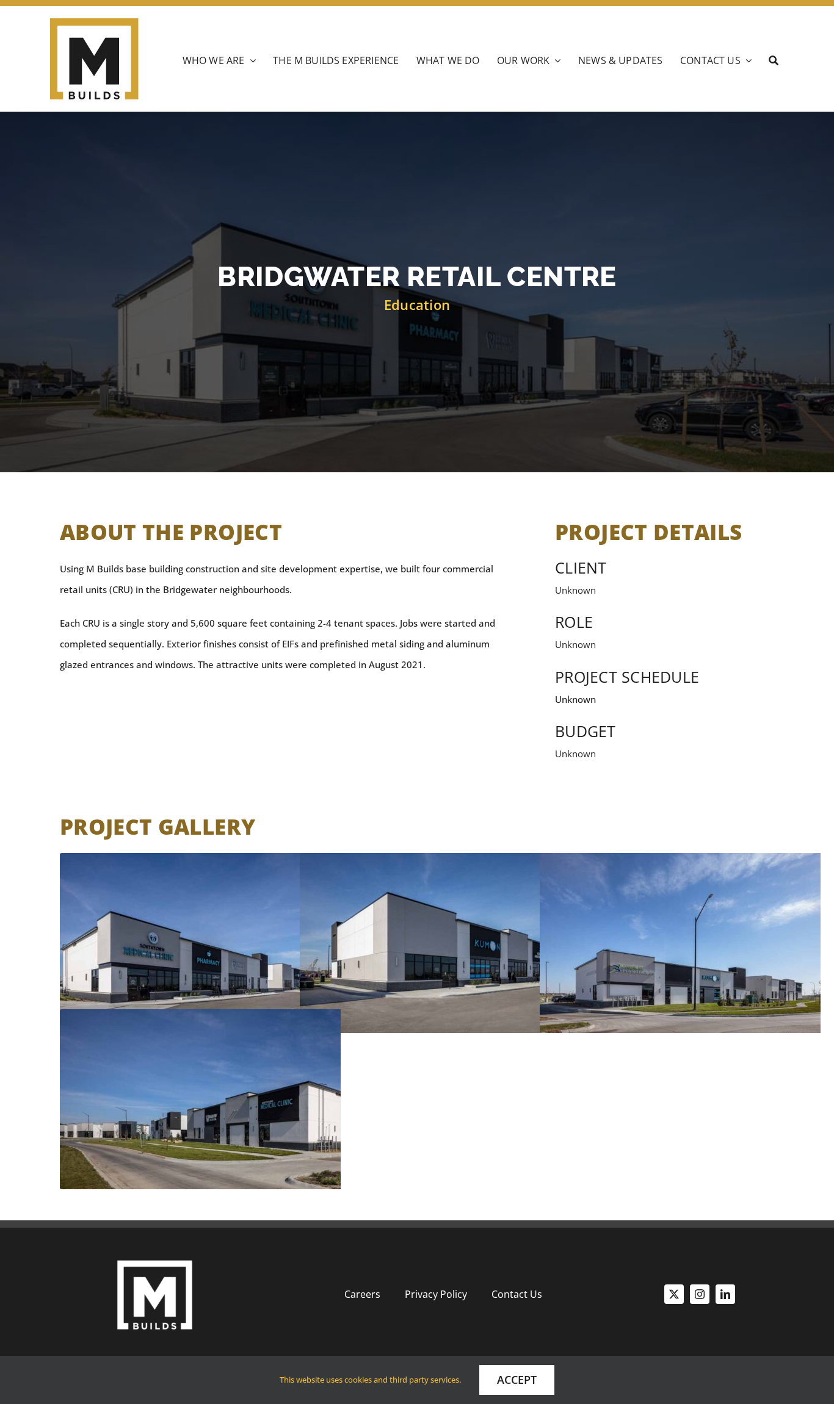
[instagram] (699, 1294)
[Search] (773, 62)
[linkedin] (725, 1294)
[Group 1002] (94, 22)
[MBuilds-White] (154, 1256)
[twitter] (674, 1294)
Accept (517, 1379)
